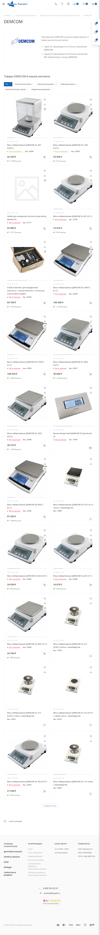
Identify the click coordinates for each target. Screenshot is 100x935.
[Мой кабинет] (68, 4)
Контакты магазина (36, 860)
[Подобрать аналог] (90, 519)
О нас (30, 849)
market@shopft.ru (52, 893)
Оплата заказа (12, 857)
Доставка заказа (13, 851)
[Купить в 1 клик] (45, 109)
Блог (6, 862)
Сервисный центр (35, 856)
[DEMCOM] (23, 41)
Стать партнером (35, 852)
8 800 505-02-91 (50, 888)
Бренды (8, 867)
